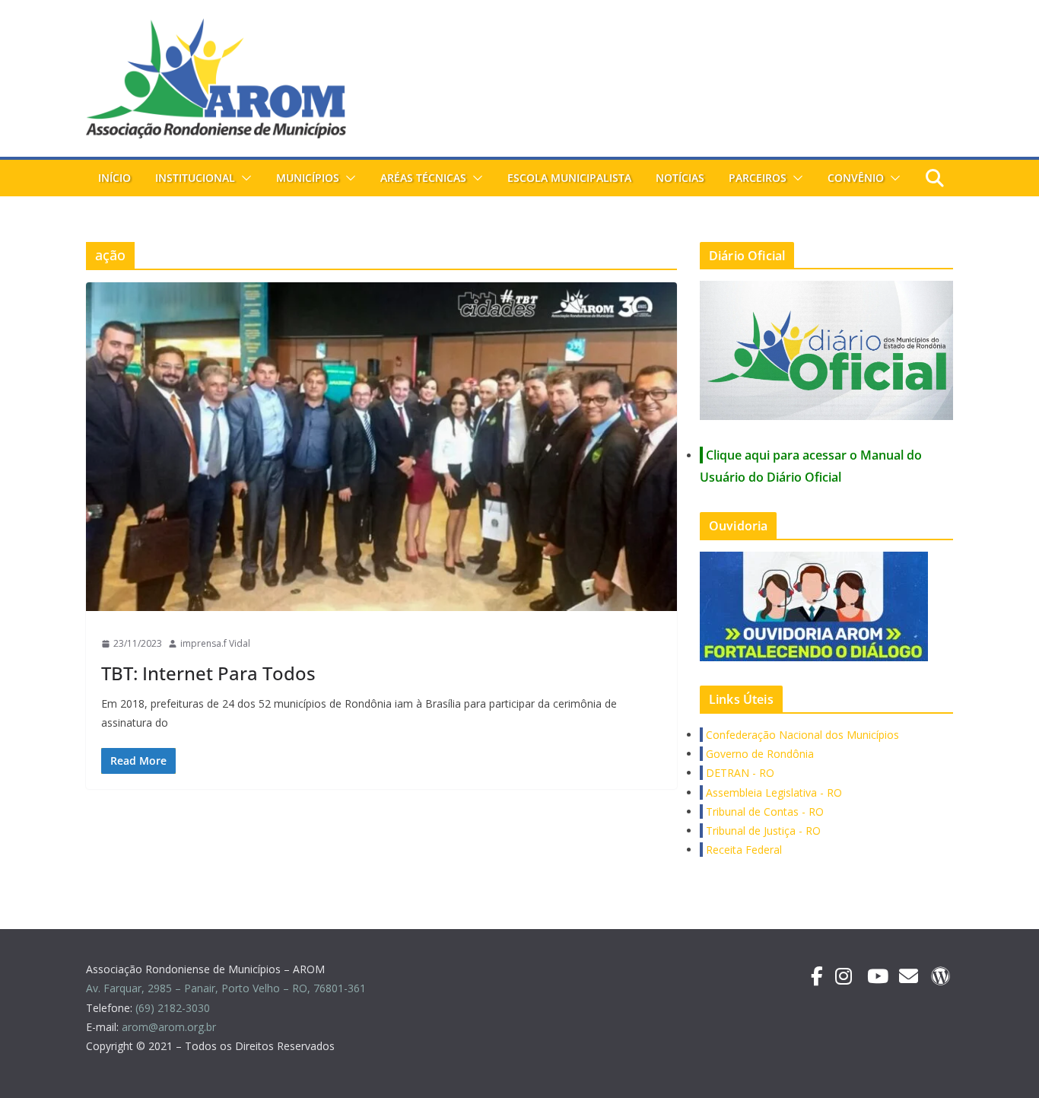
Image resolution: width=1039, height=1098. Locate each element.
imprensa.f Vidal (215, 643)
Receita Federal (742, 849)
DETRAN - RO (738, 772)
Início (114, 177)
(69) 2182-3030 (174, 1008)
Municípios (307, 177)
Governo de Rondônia (758, 753)
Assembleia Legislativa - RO (772, 792)
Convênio (856, 177)
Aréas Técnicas (423, 177)
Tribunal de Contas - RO (763, 811)
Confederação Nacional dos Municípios (801, 734)
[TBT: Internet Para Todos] (381, 446)
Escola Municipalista (569, 177)
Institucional (195, 177)
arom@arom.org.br (170, 1027)
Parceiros (757, 177)
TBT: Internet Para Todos (208, 673)
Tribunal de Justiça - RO (762, 830)
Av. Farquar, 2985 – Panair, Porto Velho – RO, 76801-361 (226, 988)
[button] (243, 178)
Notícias (680, 177)
